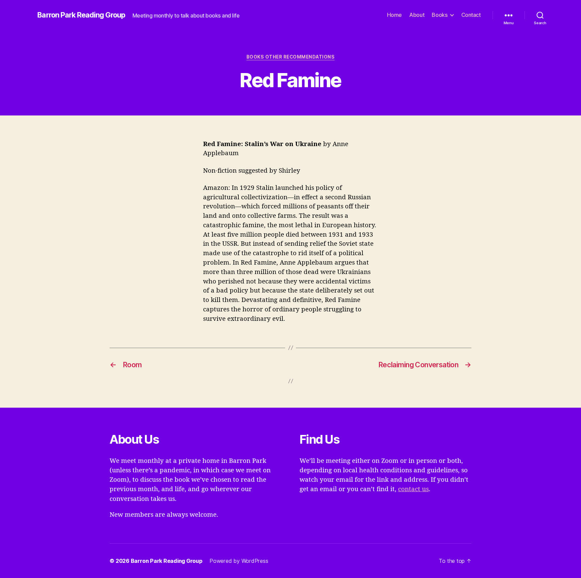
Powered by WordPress (238, 560)
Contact (471, 15)
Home (394, 15)
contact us (413, 489)
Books (440, 15)
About (416, 15)
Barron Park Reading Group (81, 15)
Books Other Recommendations (290, 57)
